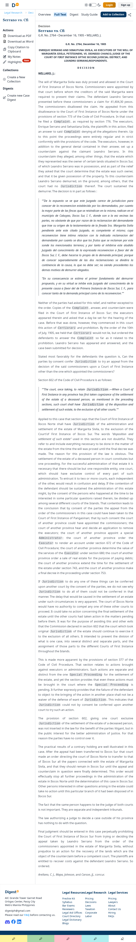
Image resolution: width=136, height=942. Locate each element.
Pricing (89, 898)
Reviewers (68, 909)
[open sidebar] (7, 5)
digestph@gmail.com (17, 910)
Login (109, 5)
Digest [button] (74, 14)
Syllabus (67, 902)
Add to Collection (113, 14)
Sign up (125, 5)
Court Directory (71, 916)
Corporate (91, 912)
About (111, 905)
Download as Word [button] (20, 41)
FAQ (26, 915)
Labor (88, 916)
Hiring (112, 912)
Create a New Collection (16, 79)
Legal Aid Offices (72, 912)
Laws (88, 905)
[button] (19, 49)
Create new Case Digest (18, 98)
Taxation (90, 909)
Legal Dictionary (71, 919)
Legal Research (13, 12)
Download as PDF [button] (19, 36)
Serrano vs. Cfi (15, 20)
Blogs (65, 923)
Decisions (91, 902)
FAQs (111, 916)
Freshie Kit (68, 898)
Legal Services (118, 893)
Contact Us (114, 909)
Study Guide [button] (89, 14)
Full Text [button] (60, 14)
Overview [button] (44, 14)
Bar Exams (68, 905)
